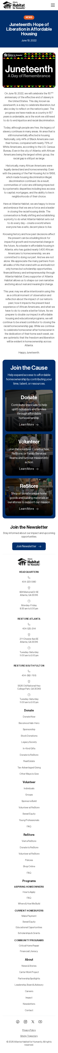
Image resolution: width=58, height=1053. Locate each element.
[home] (14, 5)
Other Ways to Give (29, 774)
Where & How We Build (29, 903)
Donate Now (29, 716)
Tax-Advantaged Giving (29, 767)
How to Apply (29, 892)
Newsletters (29, 1004)
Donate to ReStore (29, 755)
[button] (52, 5)
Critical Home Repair (29, 945)
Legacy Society (29, 742)
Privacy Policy (29, 1030)
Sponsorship (29, 729)
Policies (29, 860)
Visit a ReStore (29, 841)
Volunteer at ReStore (29, 807)
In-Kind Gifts (29, 748)
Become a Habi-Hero (29, 723)
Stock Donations (29, 736)
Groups (29, 794)
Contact (29, 1010)
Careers (29, 991)
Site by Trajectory (29, 1036)
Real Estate (29, 761)
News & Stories (29, 966)
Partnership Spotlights (29, 978)
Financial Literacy (29, 951)
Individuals (29, 788)
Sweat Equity (29, 813)
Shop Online (29, 866)
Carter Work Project (29, 972)
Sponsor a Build (29, 801)
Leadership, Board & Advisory (29, 985)
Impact (29, 997)
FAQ (29, 826)
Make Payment (29, 916)
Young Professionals (29, 820)
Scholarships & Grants (29, 933)
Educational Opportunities (29, 927)
